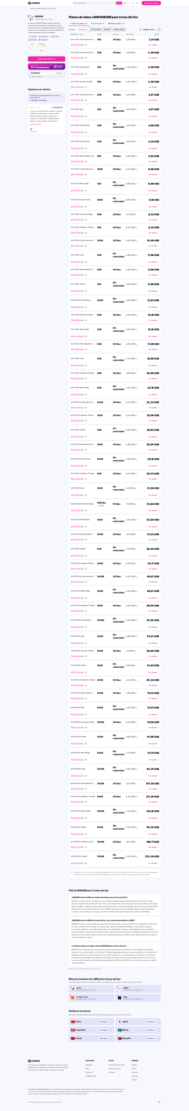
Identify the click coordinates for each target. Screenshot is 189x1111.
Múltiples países (116, 23)
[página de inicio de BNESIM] (32, 47)
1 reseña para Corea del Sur (44, 19)
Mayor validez (119, 29)
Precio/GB (97, 29)
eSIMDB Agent (91, 1076)
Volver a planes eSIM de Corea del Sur (43, 8)
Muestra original (35, 124)
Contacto (112, 1072)
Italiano (134, 1080)
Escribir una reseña (151, 3)
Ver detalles (152, 45)
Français (135, 1072)
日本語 (134, 1068)
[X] (159, 1102)
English (134, 1065)
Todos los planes (78, 23)
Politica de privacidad (116, 1065)
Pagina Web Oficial (45, 59)
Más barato (83, 29)
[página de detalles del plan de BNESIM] (41, 47)
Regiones (89, 1065)
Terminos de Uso (115, 1068)
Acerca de (89, 1072)
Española (135, 1076)
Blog (87, 1068)
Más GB (107, 29)
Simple (119, 3)
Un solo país (97, 23)
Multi (125, 3)
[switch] (158, 29)
